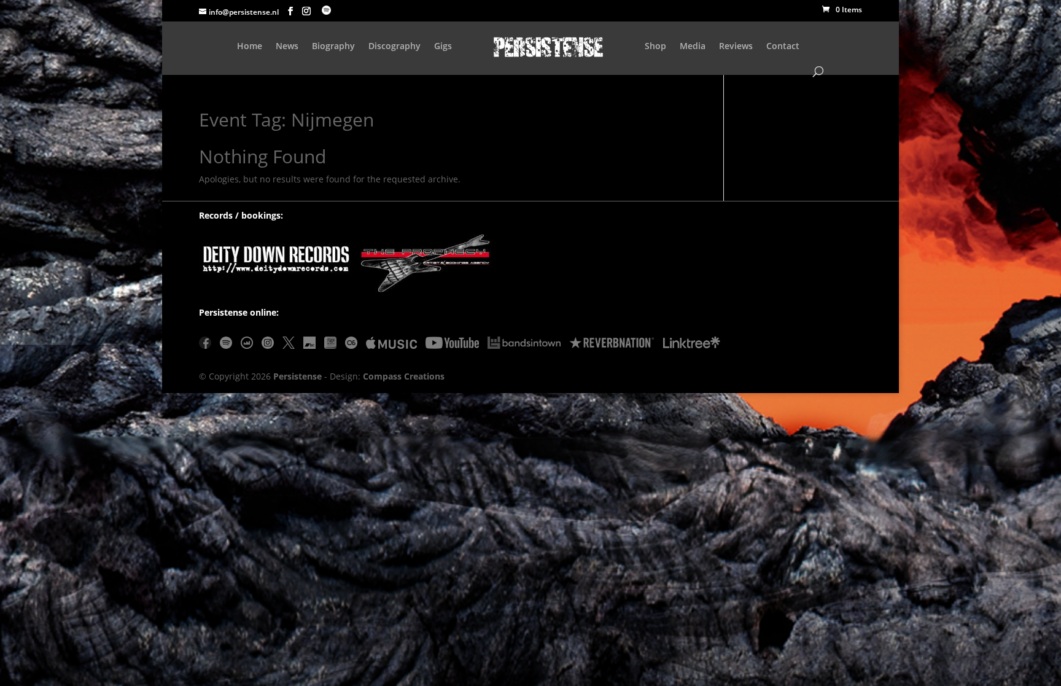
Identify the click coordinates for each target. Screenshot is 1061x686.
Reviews (736, 47)
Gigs (443, 47)
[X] (288, 345)
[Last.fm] (351, 345)
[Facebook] (205, 345)
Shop (655, 47)
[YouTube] (452, 345)
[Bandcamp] (309, 345)
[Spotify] (226, 345)
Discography (394, 47)
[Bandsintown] (524, 345)
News (287, 47)
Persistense (297, 376)
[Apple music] (391, 345)
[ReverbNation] (612, 345)
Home (249, 47)
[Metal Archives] (330, 345)
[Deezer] (247, 345)
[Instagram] (268, 345)
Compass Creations (404, 376)
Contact (782, 47)
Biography (333, 47)
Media (692, 47)
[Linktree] (692, 345)
